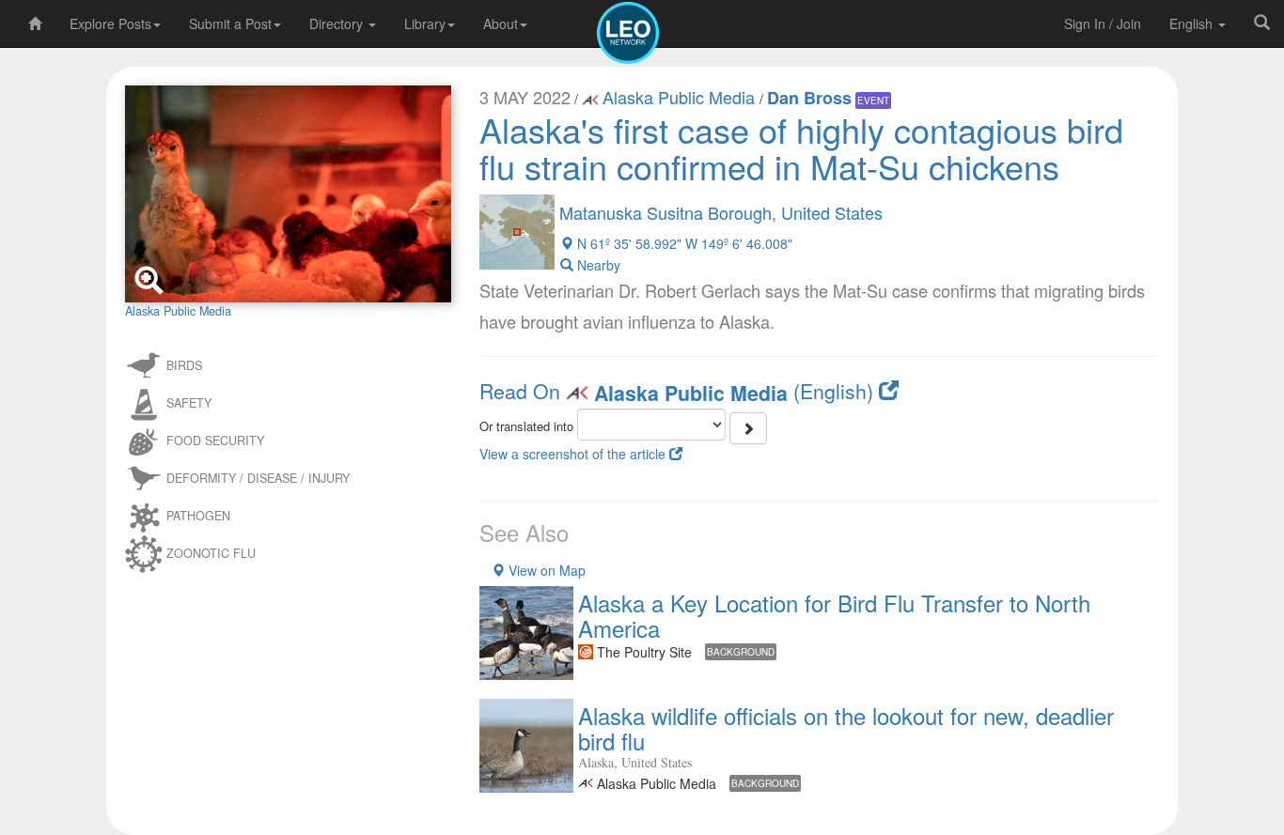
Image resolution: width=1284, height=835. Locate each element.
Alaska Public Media (681, 97)
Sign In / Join (1102, 23)
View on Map (545, 570)
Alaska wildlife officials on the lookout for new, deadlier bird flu (846, 727)
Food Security (215, 440)
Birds (184, 365)
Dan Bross (809, 97)
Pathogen (198, 515)
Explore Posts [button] (110, 23)
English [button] (1192, 23)
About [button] (500, 23)
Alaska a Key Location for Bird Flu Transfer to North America (834, 614)
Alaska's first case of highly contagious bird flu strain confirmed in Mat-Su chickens (801, 148)
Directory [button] (338, 23)
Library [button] (425, 23)
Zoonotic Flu (211, 553)
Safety (188, 402)
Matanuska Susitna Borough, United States (721, 212)
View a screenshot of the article (574, 453)
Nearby (596, 264)
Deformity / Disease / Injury (258, 478)
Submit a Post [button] (230, 23)
